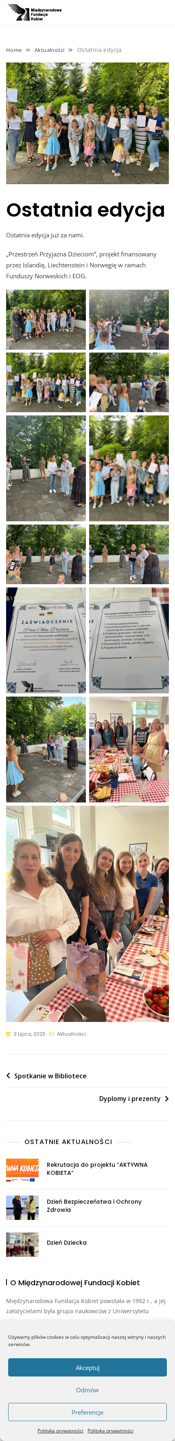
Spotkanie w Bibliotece (50, 1075)
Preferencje (87, 1412)
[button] (162, 14)
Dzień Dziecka (67, 1243)
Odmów (87, 1390)
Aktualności (71, 1033)
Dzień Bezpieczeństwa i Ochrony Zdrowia (94, 1206)
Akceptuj (88, 1368)
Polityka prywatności (60, 1430)
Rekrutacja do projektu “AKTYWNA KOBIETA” (97, 1169)
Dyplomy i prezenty (130, 1098)
